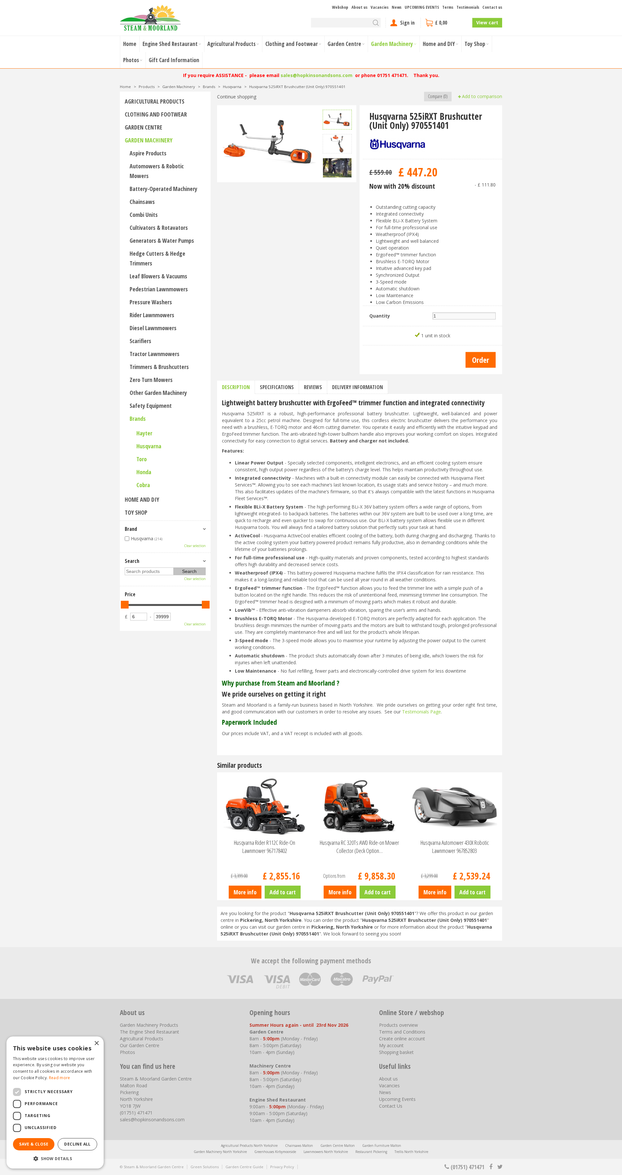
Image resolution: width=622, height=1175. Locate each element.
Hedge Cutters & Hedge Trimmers (157, 258)
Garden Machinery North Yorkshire (220, 1151)
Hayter (144, 433)
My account (391, 1045)
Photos (127, 1052)
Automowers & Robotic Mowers (157, 171)
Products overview (398, 1025)
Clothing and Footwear (156, 114)
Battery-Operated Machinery (163, 189)
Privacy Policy (282, 1166)
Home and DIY (142, 499)
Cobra (143, 485)
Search (132, 561)
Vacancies (389, 1085)
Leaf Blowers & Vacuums (158, 276)
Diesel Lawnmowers (153, 328)
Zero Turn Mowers (151, 380)
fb (490, 1167)
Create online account (402, 1038)
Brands (138, 418)
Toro (141, 459)
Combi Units (144, 214)
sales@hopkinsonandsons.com (316, 75)
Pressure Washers (151, 302)
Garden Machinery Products (149, 1025)
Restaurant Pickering (371, 1151)
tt (499, 1167)
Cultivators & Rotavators (159, 227)
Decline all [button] (77, 1144)
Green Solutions (204, 1166)
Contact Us (390, 1106)
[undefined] (269, 141)
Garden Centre (143, 127)
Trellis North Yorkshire (411, 1151)
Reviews (313, 387)
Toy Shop (136, 512)
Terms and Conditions (402, 1032)
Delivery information (357, 387)
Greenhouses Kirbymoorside (275, 1151)
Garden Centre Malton (337, 1145)
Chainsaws (142, 202)
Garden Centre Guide (244, 1166)
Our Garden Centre (139, 1045)
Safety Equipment (151, 405)
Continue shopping (236, 97)
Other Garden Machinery (158, 393)
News (385, 1092)
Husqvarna (148, 446)
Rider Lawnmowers (152, 315)
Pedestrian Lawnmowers (159, 289)
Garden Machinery (148, 140)
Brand (131, 529)
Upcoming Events (397, 1099)
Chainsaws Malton (299, 1145)
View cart (487, 22)
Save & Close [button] (33, 1144)
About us (388, 1079)
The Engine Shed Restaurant (149, 1032)
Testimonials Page (421, 712)
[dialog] (55, 1102)
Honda (143, 472)
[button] (55, 1158)
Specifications (277, 387)
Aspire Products (148, 153)
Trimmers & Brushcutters (159, 367)
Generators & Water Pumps (162, 240)
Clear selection (195, 546)
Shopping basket (396, 1052)
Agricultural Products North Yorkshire (249, 1145)
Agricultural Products (154, 101)
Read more (59, 1077)
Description (236, 387)
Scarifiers (140, 341)
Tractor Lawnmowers (154, 354)
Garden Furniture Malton (381, 1145)
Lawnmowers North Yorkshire (326, 1151)
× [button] (96, 1043)
